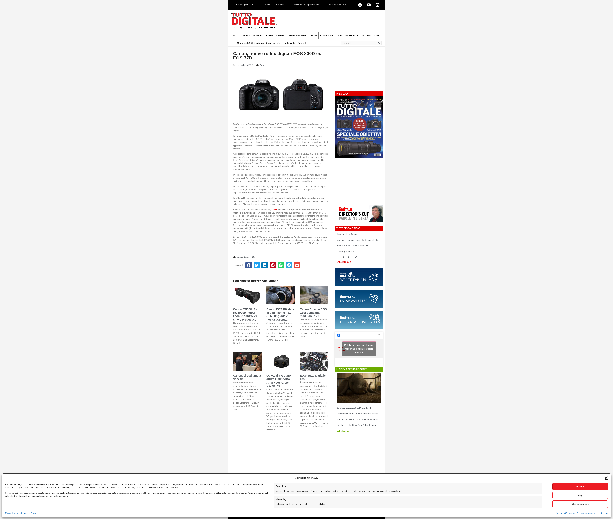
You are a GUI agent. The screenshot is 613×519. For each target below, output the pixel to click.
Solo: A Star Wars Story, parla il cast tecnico (358, 419)
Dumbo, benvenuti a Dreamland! (354, 408)
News (262, 65)
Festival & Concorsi (358, 35)
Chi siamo (280, 5)
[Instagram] (378, 5)
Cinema (280, 35)
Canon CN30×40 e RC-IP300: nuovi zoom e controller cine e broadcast (245, 314)
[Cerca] (379, 43)
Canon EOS (249, 257)
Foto (236, 35)
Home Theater (297, 35)
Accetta (580, 486)
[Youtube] (369, 5)
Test (339, 35)
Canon (274, 209)
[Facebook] (360, 5)
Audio (313, 35)
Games (269, 35)
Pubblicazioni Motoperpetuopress (306, 5)
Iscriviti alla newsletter (336, 5)
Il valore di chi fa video (348, 234)
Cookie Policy (11, 513)
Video (246, 35)
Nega (580, 495)
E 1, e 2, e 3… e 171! (347, 257)
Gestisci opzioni (580, 504)
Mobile (257, 35)
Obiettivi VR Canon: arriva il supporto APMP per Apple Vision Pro (279, 381)
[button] (606, 477)
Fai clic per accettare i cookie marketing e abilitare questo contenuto (359, 349)
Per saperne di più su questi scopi (592, 513)
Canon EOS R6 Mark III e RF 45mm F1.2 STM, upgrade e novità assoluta (280, 314)
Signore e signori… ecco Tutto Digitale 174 (358, 240)
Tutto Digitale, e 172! (347, 251)
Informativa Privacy (28, 513)
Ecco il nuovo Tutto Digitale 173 (352, 245)
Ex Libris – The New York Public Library (356, 425)
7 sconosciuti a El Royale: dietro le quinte (357, 413)
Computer (326, 35)
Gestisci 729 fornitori (565, 513)
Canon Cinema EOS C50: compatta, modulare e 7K (313, 313)
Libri (377, 35)
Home (267, 5)
